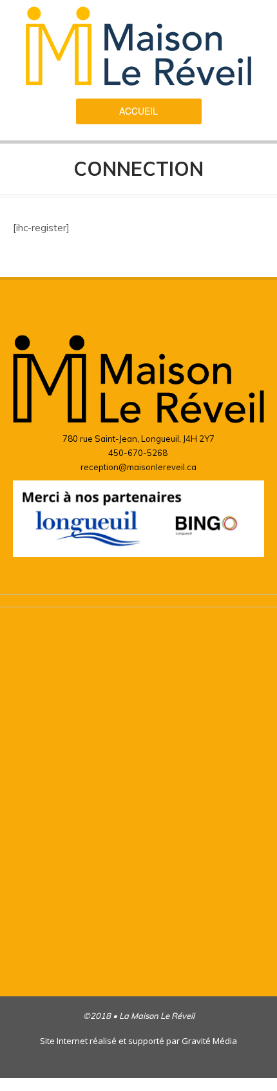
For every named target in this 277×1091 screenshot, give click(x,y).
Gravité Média (209, 1041)
